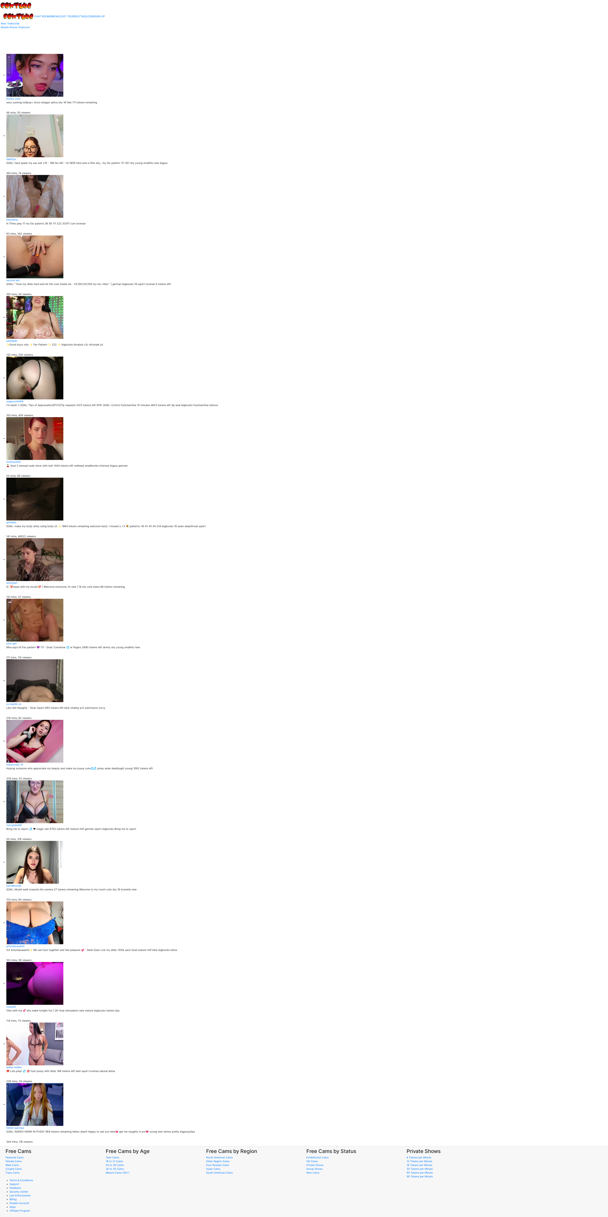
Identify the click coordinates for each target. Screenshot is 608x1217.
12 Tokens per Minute (419, 1161)
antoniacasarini (15, 946)
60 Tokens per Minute (420, 1172)
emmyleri (11, 582)
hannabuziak (13, 885)
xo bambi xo (13, 704)
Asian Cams (213, 1168)
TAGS (83, 16)
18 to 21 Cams (114, 1161)
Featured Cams (15, 1157)
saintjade (11, 340)
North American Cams (219, 1157)
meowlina (12, 219)
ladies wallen (14, 1067)
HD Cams (312, 1161)
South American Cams (219, 1172)
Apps (13, 1206)
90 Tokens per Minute (420, 1176)
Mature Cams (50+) (117, 1172)
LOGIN (91, 16)
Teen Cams (112, 1157)
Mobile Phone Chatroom (15, 27)
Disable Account (19, 1203)
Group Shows (314, 1168)
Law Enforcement (20, 1195)
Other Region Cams (217, 1161)
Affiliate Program (20, 1210)
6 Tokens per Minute (419, 1157)
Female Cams (14, 1161)
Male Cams (12, 1165)
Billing (13, 1199)
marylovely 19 (14, 764)
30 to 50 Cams (115, 1168)
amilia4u (11, 522)
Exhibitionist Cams (317, 1157)
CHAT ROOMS (42, 16)
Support (14, 1184)
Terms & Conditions (21, 1180)
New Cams (312, 1172)
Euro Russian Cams (217, 1165)
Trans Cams (13, 1172)
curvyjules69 (14, 825)
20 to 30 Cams (115, 1165)
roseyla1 (11, 1006)
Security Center (19, 1191)
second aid (12, 280)
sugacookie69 (14, 401)
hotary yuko (13, 98)
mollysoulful (13, 461)
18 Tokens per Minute (419, 1165)
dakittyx (11, 159)
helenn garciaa (15, 1127)
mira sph (11, 643)
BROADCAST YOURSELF (65, 16)
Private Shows (314, 1165)
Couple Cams (14, 1168)
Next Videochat (10, 23)
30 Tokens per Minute (420, 1168)
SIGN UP (100, 16)
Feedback (15, 1187)
